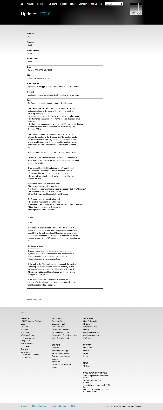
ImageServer (25, 341)
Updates (55, 359)
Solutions (53, 4)
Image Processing (90, 327)
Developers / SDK (58, 324)
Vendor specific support (60, 353)
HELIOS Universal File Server (32, 321)
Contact (24, 406)
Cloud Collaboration (90, 321)
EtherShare (25, 327)
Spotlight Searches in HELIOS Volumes (94, 381)
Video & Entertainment (60, 338)
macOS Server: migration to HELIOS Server (96, 386)
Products (86, 351)
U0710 (44, 13)
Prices (85, 353)
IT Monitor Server (27, 338)
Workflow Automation (91, 335)
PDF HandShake (27, 344)
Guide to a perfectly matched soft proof (95, 377)
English (98, 4)
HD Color (86, 324)
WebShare (25, 332)
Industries (41, 4)
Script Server (26, 352)
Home (23, 312)
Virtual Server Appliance (30, 355)
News (73, 4)
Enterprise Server (58, 321)
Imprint (85, 356)
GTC (73, 406)
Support (63, 4)
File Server (87, 338)
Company (83, 4)
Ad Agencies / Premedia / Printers (64, 335)
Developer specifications (61, 356)
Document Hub (26, 358)
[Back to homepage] (136, 14)
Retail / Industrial (58, 327)
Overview (55, 348)
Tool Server (25, 349)
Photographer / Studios (60, 332)
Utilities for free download (61, 365)
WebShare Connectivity (91, 332)
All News (86, 366)
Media (54, 367)
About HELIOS (88, 348)
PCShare (24, 330)
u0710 (46, 78)
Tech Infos (56, 362)
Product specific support (61, 351)
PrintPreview (25, 346)
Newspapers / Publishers (61, 330)
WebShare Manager (28, 335)
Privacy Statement (59, 406)
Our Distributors (39, 406)
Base (23, 324)
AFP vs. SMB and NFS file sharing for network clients (96, 391)
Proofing (86, 330)
